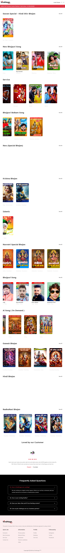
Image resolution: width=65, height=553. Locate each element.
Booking (35, 535)
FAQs (19, 542)
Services (5, 537)
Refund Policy (21, 535)
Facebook (51, 537)
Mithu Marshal (56, 71)
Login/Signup (56, 2)
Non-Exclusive (6, 535)
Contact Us (5, 540)
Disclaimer (20, 537)
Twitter (50, 535)
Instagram (51, 533)
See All (60, 13)
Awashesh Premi (31, 302)
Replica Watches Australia (6, 470)
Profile (35, 533)
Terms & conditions (22, 540)
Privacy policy (21, 533)
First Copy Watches (4, 511)
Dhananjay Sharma (27, 71)
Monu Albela (14, 302)
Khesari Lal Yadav (47, 302)
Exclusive (5, 533)
